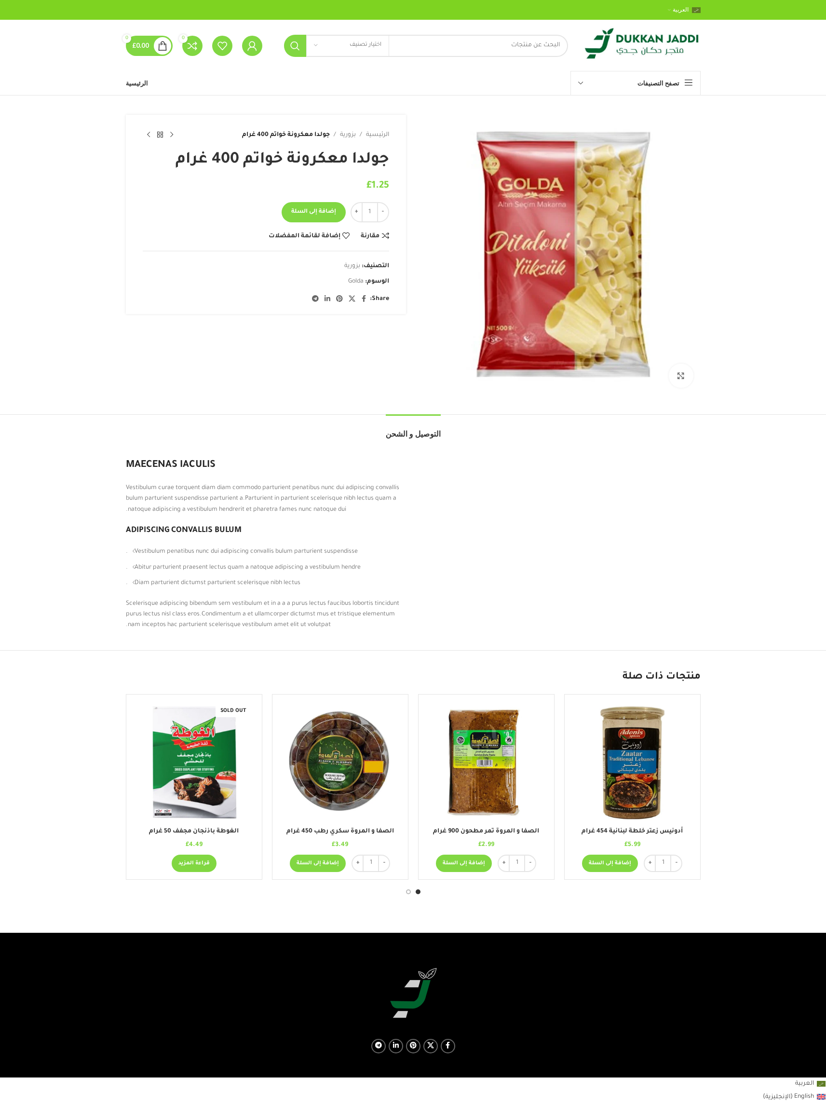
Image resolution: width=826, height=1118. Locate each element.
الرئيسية (377, 135)
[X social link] (352, 299)
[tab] (413, 429)
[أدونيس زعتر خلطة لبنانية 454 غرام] (632, 762)
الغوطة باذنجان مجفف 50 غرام (194, 831)
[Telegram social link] (315, 299)
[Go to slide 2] (408, 891)
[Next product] (148, 135)
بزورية (348, 135)
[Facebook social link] (364, 299)
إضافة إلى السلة (313, 212)
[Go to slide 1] (418, 891)
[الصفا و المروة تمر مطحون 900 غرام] (486, 762)
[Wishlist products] (222, 45)
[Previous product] (171, 135)
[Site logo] (641, 46)
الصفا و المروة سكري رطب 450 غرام (340, 831)
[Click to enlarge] (681, 376)
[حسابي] (252, 45)
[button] (610, 863)
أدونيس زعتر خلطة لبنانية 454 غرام (632, 831)
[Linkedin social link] (327, 299)
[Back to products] (160, 135)
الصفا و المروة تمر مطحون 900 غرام (486, 831)
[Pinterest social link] (339, 299)
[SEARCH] (295, 46)
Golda (356, 281)
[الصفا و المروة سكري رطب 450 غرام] (340, 762)
